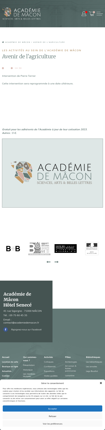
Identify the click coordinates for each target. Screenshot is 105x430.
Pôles (68, 357)
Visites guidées (51, 375)
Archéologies (71, 361)
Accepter (52, 408)
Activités (48, 357)
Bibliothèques (93, 357)
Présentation (29, 365)
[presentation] (48, 261)
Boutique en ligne (10, 366)
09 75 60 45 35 (18, 315)
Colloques (48, 361)
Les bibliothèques (94, 361)
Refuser (52, 416)
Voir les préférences (52, 423)
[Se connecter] (84, 13)
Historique (28, 369)
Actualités (6, 371)
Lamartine (69, 375)
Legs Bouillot (92, 371)
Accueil (5, 357)
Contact (6, 375)
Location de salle (10, 361)
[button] (101, 383)
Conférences (50, 366)
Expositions (49, 371)
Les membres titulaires (29, 375)
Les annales (91, 366)
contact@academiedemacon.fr (21, 322)
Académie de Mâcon (17, 42)
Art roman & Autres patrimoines (70, 368)
